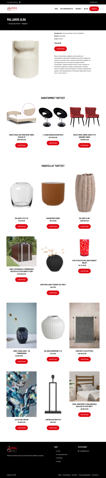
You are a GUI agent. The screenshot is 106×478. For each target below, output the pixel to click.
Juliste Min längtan (21, 420)
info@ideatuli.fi (94, 2)
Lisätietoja (60, 49)
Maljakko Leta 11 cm (21, 218)
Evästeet (74, 475)
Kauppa (94, 9)
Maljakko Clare (84, 218)
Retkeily (78, 9)
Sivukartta (95, 475)
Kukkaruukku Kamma (53, 218)
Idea (56, 9)
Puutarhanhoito (66, 9)
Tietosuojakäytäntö (84, 475)
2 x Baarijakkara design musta (53, 135)
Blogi (86, 9)
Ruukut (75, 33)
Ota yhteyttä (66, 475)
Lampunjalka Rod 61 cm (53, 420)
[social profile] (20, 2)
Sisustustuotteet (14, 24)
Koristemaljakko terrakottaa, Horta (53, 284)
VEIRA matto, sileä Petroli (84, 351)
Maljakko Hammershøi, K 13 (53, 351)
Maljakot (25, 24)
